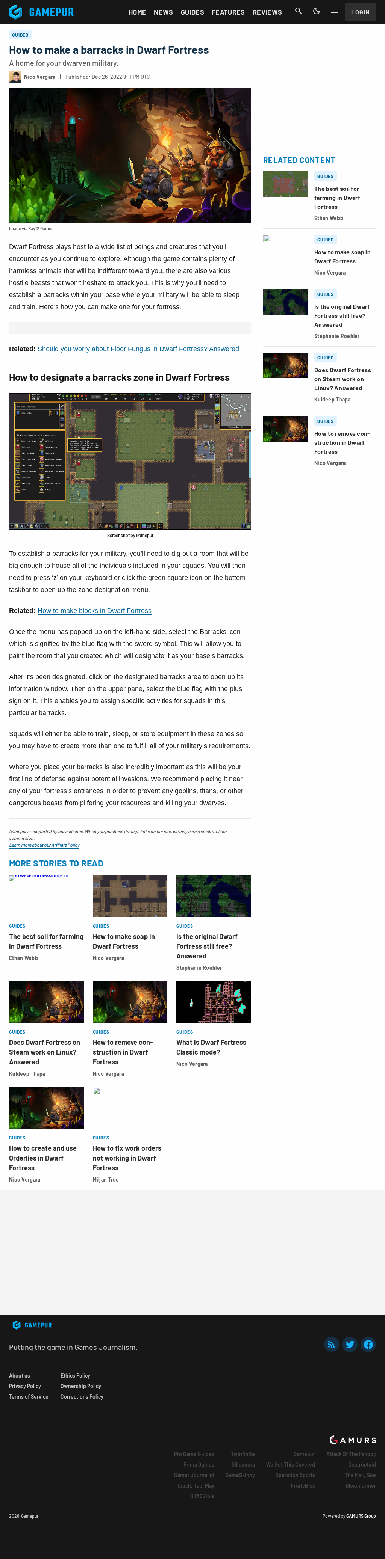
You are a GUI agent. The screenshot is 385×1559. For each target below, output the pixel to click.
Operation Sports (295, 1475)
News (163, 12)
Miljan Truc (106, 1179)
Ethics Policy (75, 1375)
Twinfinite (243, 1454)
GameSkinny (240, 1475)
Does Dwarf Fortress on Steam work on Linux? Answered (44, 1052)
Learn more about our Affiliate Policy (44, 844)
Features (228, 12)
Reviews (267, 12)
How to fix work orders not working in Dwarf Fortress (127, 1158)
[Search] (298, 10)
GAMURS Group (361, 1515)
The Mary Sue (360, 1475)
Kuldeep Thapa (27, 1073)
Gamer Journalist (194, 1475)
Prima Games (198, 1464)
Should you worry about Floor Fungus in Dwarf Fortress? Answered (138, 349)
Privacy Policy (25, 1386)
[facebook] (368, 1344)
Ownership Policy (81, 1386)
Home (137, 12)
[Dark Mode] (316, 10)
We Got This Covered (290, 1464)
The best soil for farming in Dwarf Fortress (337, 197)
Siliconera (243, 1464)
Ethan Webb (23, 958)
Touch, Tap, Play (195, 1485)
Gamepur (304, 1454)
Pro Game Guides (194, 1454)
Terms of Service (29, 1396)
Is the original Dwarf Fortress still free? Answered (207, 946)
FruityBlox (303, 1485)
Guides (192, 12)
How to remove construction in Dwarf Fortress (123, 1052)
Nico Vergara (108, 958)
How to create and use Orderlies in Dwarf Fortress (43, 1158)
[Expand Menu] (334, 10)
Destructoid (362, 1464)
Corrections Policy (82, 1396)
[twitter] (350, 1344)
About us (19, 1375)
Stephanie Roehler (199, 967)
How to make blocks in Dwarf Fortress (95, 610)
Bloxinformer (361, 1485)
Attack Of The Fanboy (351, 1454)
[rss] (331, 1344)
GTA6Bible (202, 1496)
